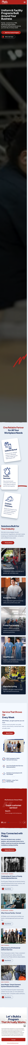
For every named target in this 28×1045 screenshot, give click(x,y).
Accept (13, 1039)
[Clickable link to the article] (11, 450)
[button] (24, 1026)
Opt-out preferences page (12, 1043)
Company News (7, 873)
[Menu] (24, 2)
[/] (13, 562)
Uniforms (5, 945)
